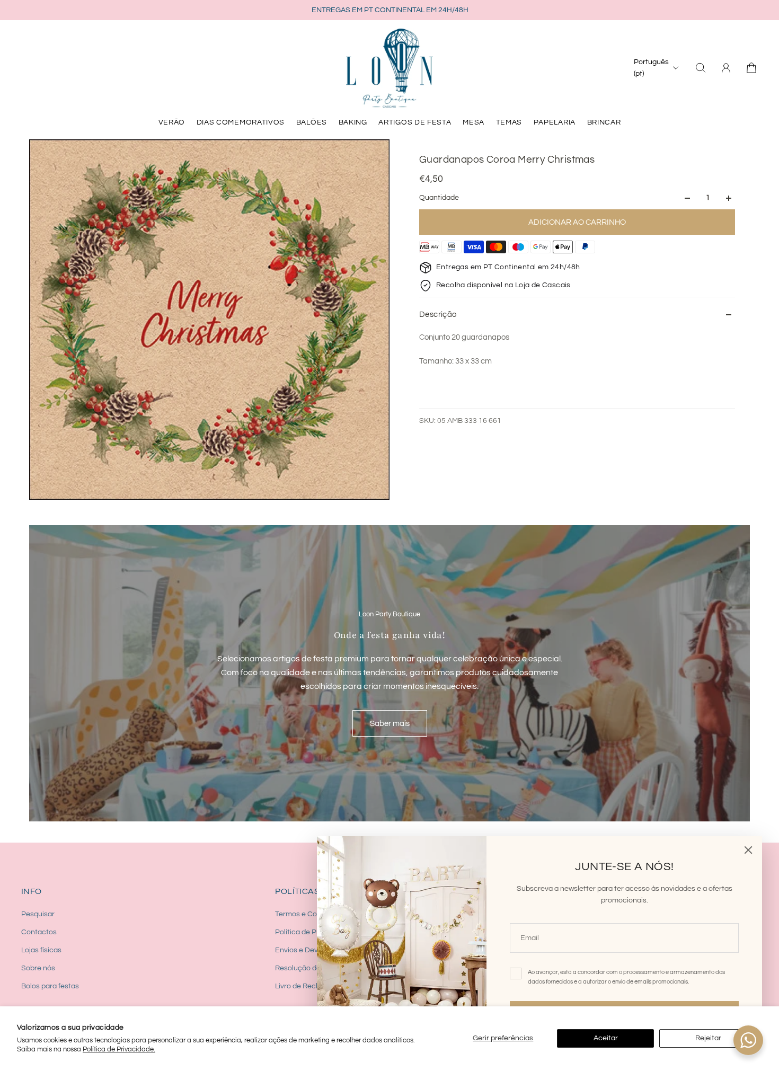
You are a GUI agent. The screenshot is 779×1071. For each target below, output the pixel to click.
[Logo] (389, 68)
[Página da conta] (726, 67)
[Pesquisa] (700, 67)
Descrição (438, 314)
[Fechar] (748, 850)
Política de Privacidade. (119, 1049)
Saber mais (390, 723)
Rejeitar (708, 1038)
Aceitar (606, 1038)
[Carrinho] (751, 67)
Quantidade (439, 198)
